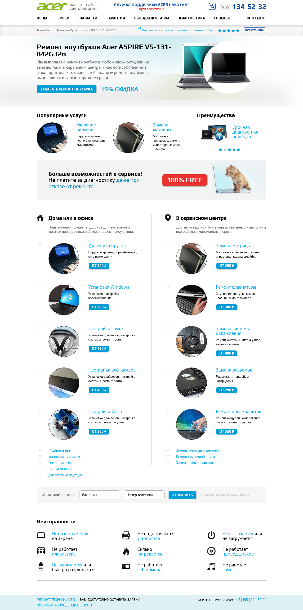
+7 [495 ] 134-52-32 (251, 600)
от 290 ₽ (226, 266)
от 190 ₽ (99, 266)
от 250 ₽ (99, 431)
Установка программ (64, 456)
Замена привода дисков (194, 462)
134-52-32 (243, 6)
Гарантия (116, 18)
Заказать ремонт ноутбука (66, 89)
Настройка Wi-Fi (105, 411)
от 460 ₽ (99, 348)
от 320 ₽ (99, 307)
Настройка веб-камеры (112, 370)
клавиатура (64, 554)
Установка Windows (108, 287)
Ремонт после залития (238, 411)
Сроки (63, 18)
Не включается (238, 533)
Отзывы (222, 18)
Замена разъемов (234, 370)
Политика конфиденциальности (65, 605)
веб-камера (149, 569)
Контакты (256, 18)
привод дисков (238, 554)
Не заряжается (67, 565)
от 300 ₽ (226, 307)
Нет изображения (70, 533)
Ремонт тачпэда (60, 462)
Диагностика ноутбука (66, 475)
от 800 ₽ (226, 353)
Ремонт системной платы (195, 456)
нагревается (149, 554)
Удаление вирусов (86, 127)
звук (227, 569)
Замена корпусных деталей (197, 450)
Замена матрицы (162, 127)
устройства (148, 538)
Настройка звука (105, 328)
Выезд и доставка (151, 18)
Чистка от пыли (60, 468)
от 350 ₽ (226, 431)
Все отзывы (254, 30)
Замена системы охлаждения (233, 330)
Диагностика (192, 18)
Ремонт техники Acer (56, 599)
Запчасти (88, 18)
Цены (42, 18)
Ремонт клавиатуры (236, 287)
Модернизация (60, 450)
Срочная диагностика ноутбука (245, 132)
